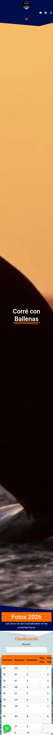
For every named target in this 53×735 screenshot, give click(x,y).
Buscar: (26, 644)
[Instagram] (51, 12)
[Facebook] (45, 12)
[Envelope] (40, 12)
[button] (26, 18)
